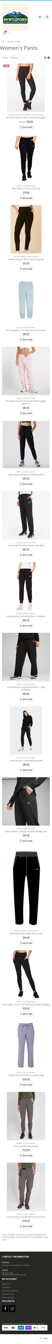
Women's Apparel (29, 186)
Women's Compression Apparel (20, 115)
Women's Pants (37, 115)
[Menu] (40, 17)
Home (3, 41)
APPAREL (19, 186)
